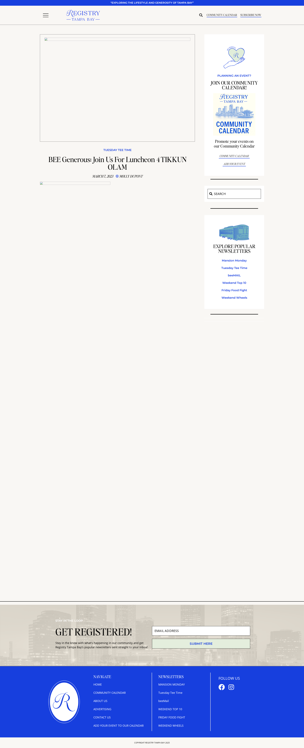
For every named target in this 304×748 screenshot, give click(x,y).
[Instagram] (231, 687)
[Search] (211, 194)
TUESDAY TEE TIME (117, 150)
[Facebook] (221, 687)
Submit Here (201, 644)
